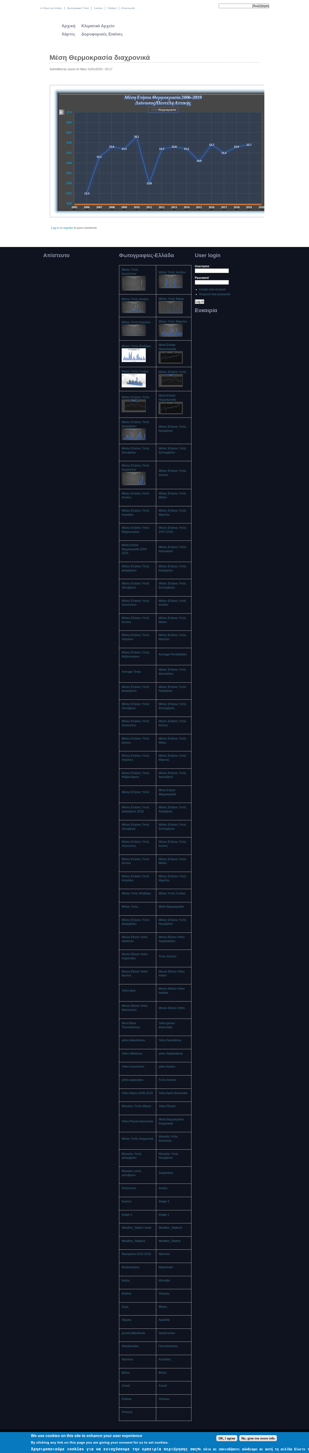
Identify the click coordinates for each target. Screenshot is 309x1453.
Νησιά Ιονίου (167, 1333)
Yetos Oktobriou (132, 1053)
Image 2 (127, 1214)
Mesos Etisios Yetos (172, 1008)
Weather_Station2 (133, 1241)
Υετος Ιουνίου (167, 1080)
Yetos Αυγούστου (133, 1066)
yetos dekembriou (133, 1040)
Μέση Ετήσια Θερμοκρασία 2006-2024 (134, 549)
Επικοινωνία (128, 8)
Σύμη (125, 1307)
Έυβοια (126, 1399)
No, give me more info (258, 1438)
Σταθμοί (112, 8)
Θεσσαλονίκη (130, 1346)
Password (203, 278)
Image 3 (164, 1201)
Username (203, 266)
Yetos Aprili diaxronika (173, 1093)
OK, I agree (226, 1438)
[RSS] (211, 7)
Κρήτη (126, 1280)
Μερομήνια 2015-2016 (136, 1254)
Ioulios (163, 1188)
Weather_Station (170, 1241)
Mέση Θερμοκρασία (171, 906)
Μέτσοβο (164, 1280)
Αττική (126, 1385)
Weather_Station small (136, 1227)
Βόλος (126, 1372)
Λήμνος (127, 1320)
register (68, 228)
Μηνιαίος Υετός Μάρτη (136, 1106)
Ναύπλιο (164, 1254)
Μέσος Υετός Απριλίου (136, 322)
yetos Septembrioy (171, 1053)
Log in (55, 228)
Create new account (212, 289)
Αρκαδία (164, 1320)
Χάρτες (68, 34)
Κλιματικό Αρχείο (97, 26)
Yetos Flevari (167, 1106)
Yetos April (128, 990)
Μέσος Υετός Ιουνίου (135, 299)
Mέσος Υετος (130, 906)
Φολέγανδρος (131, 1267)
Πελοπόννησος (168, 1346)
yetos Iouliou (167, 1066)
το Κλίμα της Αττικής (51, 8)
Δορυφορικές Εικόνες (102, 34)
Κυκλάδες (165, 1359)
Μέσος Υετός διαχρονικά (137, 1138)
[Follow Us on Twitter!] (201, 7)
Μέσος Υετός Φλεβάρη (136, 346)
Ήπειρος (164, 1293)
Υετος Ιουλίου (167, 956)
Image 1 (164, 1214)
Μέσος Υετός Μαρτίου (173, 321)
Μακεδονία (166, 1267)
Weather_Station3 (170, 1227)
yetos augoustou (132, 1080)
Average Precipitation (173, 654)
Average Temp (131, 671)
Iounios (126, 1201)
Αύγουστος (129, 1188)
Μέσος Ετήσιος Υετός (172, 372)
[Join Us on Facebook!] (206, 7)
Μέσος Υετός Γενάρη (135, 371)
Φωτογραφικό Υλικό (78, 8)
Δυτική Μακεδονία (133, 1333)
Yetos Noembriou (170, 1040)
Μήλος (163, 1307)
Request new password (214, 294)
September (166, 1173)
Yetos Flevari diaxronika (137, 1121)
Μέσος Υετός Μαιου (171, 299)
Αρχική (68, 26)
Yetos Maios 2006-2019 (137, 1093)
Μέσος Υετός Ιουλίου (172, 272)
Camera (98, 8)
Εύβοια (126, 1293)
